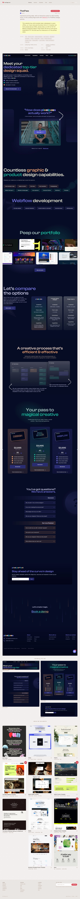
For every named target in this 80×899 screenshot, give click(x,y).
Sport (64, 832)
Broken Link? (57, 13)
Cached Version (55, 10)
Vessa (29, 757)
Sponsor (21, 891)
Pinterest (39, 888)
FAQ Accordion (31, 36)
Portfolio (32, 44)
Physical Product (63, 795)
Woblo (29, 831)
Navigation (52, 36)
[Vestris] (65, 741)
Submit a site (22, 883)
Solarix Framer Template (59, 794)
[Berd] (65, 850)
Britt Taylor (5, 758)
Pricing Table (37, 38)
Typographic (48, 45)
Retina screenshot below (29, 28)
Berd (55, 867)
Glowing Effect (35, 40)
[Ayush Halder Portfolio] (40, 777)
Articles (4, 890)
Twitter (39, 883)
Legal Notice (68, 896)
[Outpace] (65, 814)
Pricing (32, 38)
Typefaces (5, 888)
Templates (5, 886)
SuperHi (22, 13)
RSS (39, 890)
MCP (21, 888)
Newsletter (27, 38)
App (28, 759)
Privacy (73, 896)
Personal (9, 759)
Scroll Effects (52, 44)
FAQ (26, 36)
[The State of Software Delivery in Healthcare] (14, 814)
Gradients (47, 44)
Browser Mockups (48, 38)
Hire (21, 885)
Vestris (55, 757)
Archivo (26, 47)
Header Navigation (38, 36)
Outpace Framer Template (60, 831)
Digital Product (33, 759)
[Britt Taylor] (14, 741)
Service (35, 44)
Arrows (42, 38)
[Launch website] (51, 758)
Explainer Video (28, 40)
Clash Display (30, 47)
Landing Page (27, 44)
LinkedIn (39, 886)
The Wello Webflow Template (9, 794)
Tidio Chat (27, 42)
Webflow (44, 17)
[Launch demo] (76, 794)
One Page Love (7, 2)
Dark (47, 47)
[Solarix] (65, 777)
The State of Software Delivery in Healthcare (13, 831)
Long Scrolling (42, 40)
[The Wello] (14, 777)
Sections (4, 885)
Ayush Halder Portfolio (33, 794)
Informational (5, 832)
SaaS (60, 759)
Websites (4, 883)
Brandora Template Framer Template (36, 867)
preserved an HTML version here (35, 27)
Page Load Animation (50, 40)
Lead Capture (46, 36)
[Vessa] (40, 741)
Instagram (40, 885)
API (21, 886)
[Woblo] (40, 814)
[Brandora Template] (40, 850)
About (76, 896)
